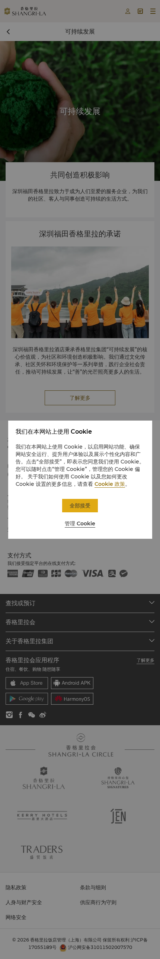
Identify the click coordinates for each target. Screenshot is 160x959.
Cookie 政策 (110, 484)
